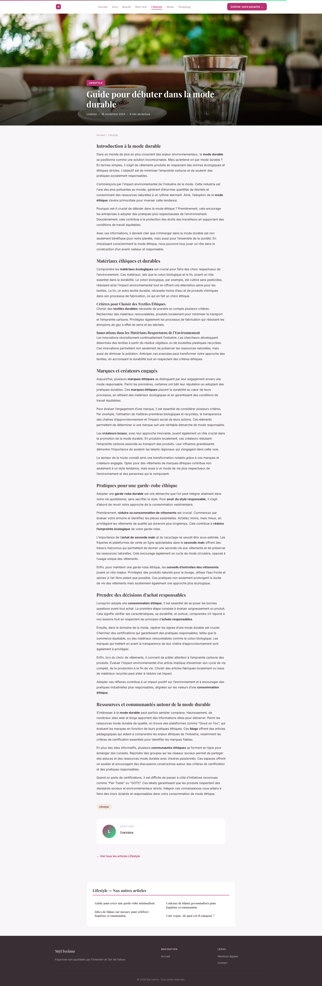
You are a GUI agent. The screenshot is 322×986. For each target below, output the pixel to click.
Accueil (103, 6)
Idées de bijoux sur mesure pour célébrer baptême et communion (122, 914)
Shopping (184, 6)
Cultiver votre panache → (247, 6)
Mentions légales (228, 956)
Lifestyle (156, 6)
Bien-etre (141, 6)
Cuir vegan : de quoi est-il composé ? (190, 916)
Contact (222, 962)
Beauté (126, 6)
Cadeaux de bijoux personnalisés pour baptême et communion (191, 905)
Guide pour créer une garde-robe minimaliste (125, 903)
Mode (170, 6)
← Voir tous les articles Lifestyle (118, 856)
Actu (115, 6)
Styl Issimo (65, 951)
